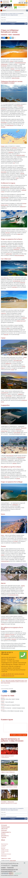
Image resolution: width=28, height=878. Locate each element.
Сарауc (25, 357)
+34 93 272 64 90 (6, 2)
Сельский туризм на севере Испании (10, 705)
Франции (3, 108)
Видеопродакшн (4, 844)
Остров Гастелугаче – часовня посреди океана (13, 708)
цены (18, 234)
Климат (3, 146)
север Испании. (15, 78)
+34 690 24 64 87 (6, 1)
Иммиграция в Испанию (6, 854)
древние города (5, 187)
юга (14, 163)
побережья (15, 504)
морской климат (20, 155)
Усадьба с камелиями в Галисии (9, 787)
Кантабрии (4, 122)
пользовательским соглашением (11, 21)
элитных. (7, 232)
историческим (16, 281)
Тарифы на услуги (4, 849)
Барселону (6, 477)
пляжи (2, 555)
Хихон (2, 535)
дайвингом (22, 206)
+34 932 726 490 (13, 860)
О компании (21, 1)
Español (26, 0)
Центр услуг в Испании (7, 653)
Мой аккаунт (4, 855)
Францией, (24, 428)
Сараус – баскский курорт (7, 702)
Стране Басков (9, 125)
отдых (11, 61)
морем (12, 68)
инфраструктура (21, 321)
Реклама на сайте (5, 851)
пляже (2, 624)
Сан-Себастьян (4, 278)
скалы (7, 328)
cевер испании (7, 682)
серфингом (8, 363)
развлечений (4, 619)
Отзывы (3, 852)
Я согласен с (9, 21)
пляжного (10, 152)
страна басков (18, 680)
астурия (12, 680)
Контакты (3, 846)
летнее (22, 173)
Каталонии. (4, 65)
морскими (3, 172)
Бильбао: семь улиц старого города (10, 699)
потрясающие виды (13, 595)
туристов (3, 313)
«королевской (4, 392)
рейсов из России (9, 634)
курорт (22, 680)
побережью (16, 249)
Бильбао (14, 639)
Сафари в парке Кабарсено (8, 772)
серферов (24, 317)
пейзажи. (18, 247)
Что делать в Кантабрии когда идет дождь (12, 711)
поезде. (18, 478)
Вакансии (3, 848)
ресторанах (8, 395)
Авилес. (23, 585)
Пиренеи (3, 246)
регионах (17, 70)
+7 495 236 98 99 (6, 674)
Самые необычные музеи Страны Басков (7, 756)
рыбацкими (9, 254)
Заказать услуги (21, 7)
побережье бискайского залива (12, 681)
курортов (14, 147)
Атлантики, (20, 105)
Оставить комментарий (18, 735)
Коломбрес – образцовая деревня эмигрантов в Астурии (9, 802)
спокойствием (4, 197)
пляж (7, 680)
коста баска (21, 681)
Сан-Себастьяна (18, 360)
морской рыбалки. (19, 255)
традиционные (5, 561)
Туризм (4, 10)
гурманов (20, 394)
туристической (9, 455)
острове (15, 541)
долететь (6, 636)
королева (14, 287)
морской (6, 334)
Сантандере (7, 639)
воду (17, 178)
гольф (12, 369)
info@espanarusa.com (7, 675)
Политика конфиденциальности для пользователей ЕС (9, 869)
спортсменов (17, 432)
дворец (14, 463)
